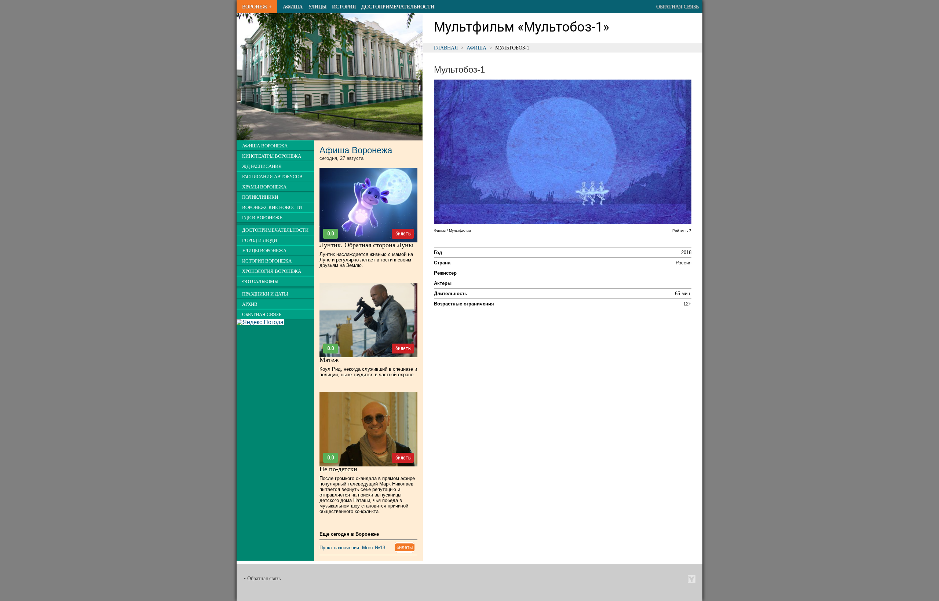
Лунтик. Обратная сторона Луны (366, 245)
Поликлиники (260, 197)
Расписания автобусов (272, 176)
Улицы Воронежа (264, 250)
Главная (446, 48)
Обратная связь (677, 7)
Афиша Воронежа (265, 146)
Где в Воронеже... (264, 217)
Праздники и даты (265, 294)
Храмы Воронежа (264, 187)
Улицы (317, 7)
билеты (403, 234)
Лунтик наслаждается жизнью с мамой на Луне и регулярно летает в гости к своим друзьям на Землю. (366, 260)
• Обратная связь (262, 578)
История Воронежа (267, 261)
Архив (249, 304)
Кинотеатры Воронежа (271, 156)
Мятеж (329, 359)
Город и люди (259, 240)
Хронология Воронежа (271, 271)
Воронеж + (257, 7)
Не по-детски (338, 469)
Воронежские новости (272, 207)
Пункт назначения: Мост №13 (352, 547)
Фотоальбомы (260, 281)
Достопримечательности (397, 7)
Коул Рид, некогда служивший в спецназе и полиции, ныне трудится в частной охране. (368, 371)
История (344, 7)
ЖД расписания (262, 166)
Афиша (293, 7)
